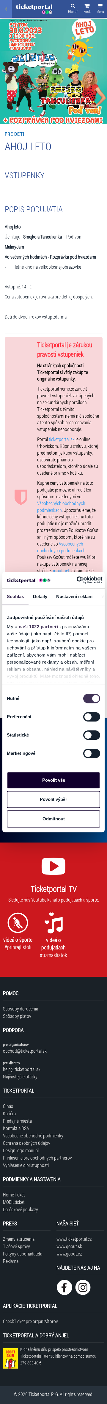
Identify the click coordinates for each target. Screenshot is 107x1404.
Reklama (10, 1261)
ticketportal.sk (62, 439)
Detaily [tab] (40, 596)
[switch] (91, 716)
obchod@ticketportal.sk (25, 1051)
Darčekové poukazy (20, 1209)
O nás (8, 1106)
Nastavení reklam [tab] (74, 596)
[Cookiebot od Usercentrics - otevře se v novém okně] (78, 580)
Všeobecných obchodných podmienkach (61, 506)
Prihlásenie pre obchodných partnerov (37, 1158)
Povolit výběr (53, 799)
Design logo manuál (21, 1150)
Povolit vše (53, 780)
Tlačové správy (16, 1246)
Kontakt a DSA (16, 1128)
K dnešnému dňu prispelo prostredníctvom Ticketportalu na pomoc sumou (58, 1356)
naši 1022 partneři (38, 626)
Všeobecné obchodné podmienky (33, 1135)
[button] (87, 9)
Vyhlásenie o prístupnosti (26, 1165)
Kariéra (9, 1113)
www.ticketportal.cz (74, 1239)
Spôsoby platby (17, 1016)
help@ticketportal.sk (21, 1069)
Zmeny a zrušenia (18, 1239)
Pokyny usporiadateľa (22, 1253)
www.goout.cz (69, 1253)
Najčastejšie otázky (20, 1076)
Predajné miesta (17, 1121)
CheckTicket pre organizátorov (30, 1321)
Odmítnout (54, 818)
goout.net (61, 570)
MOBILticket (14, 1202)
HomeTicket (14, 1194)
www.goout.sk (69, 1246)
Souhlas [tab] (15, 596)
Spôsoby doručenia (20, 1008)
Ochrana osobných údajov (26, 1143)
